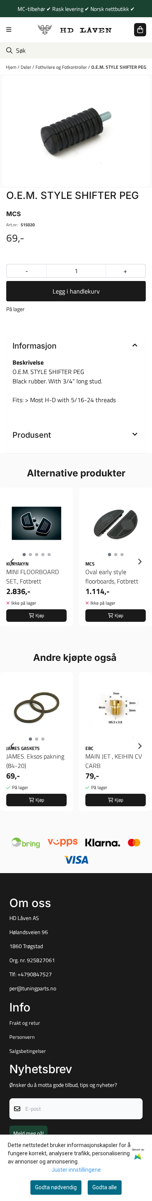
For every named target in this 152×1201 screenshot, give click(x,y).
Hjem (12, 67)
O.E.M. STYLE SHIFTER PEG (118, 67)
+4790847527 (35, 974)
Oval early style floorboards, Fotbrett (111, 576)
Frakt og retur (24, 1023)
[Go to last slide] (12, 561)
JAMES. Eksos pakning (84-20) (35, 761)
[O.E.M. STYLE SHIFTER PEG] (76, 131)
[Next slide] (139, 561)
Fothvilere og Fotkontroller (61, 67)
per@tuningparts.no (32, 988)
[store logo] (74, 29)
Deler (26, 67)
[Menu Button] (8, 29)
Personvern (22, 1037)
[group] (36, 561)
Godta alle (104, 1187)
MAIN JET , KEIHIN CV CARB (113, 761)
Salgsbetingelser (27, 1051)
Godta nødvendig (56, 1187)
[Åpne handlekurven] (140, 29)
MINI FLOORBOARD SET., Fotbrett (32, 576)
